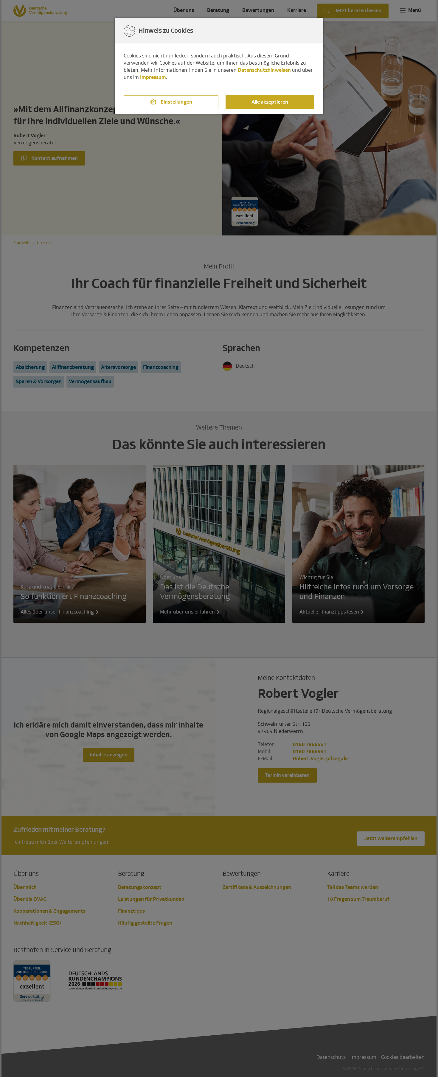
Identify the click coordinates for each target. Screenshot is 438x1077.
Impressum (153, 77)
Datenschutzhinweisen (264, 70)
